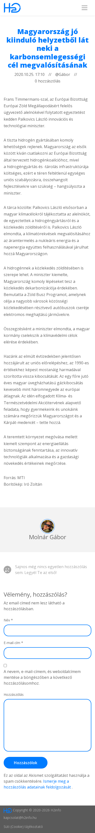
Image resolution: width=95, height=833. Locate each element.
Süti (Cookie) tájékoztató (23, 826)
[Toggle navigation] (84, 7)
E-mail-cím (13, 642)
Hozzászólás (14, 694)
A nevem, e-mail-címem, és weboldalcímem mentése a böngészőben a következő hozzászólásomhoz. (42, 677)
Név (8, 620)
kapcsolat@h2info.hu (20, 817)
